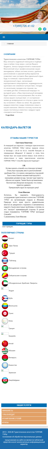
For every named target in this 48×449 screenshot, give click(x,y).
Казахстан (13, 365)
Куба (11, 298)
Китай (11, 343)
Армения (12, 373)
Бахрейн (12, 336)
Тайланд (12, 261)
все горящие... (8, 227)
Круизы (5, 422)
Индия (11, 291)
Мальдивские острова (17, 268)
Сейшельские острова (18, 276)
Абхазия (12, 351)
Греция (12, 328)
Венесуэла (13, 306)
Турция (12, 253)
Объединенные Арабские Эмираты (23, 283)
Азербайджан (14, 380)
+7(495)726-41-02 (23, 25)
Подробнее (9, 115)
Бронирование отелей (11, 418)
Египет (11, 238)
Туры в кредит (8, 414)
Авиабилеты (7, 410)
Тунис (11, 313)
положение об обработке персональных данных (22, 437)
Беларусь (12, 357)
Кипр (11, 321)
